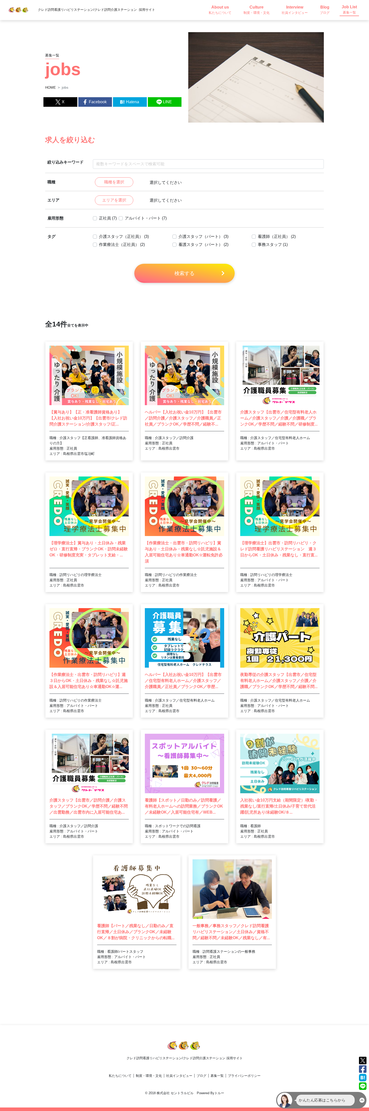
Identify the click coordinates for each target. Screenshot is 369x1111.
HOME (50, 87)
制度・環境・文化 (149, 1076)
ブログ (201, 1076)
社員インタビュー (179, 1076)
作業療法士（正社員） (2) (122, 244)
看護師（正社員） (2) (277, 236)
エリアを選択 (114, 200)
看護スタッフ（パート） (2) (203, 244)
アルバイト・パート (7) (146, 218)
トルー (219, 1093)
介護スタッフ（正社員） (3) (124, 236)
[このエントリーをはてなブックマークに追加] (362, 1077)
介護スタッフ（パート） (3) (203, 236)
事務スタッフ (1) (273, 244)
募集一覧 (217, 1076)
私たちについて (120, 1076)
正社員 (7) (108, 218)
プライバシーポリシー (244, 1076)
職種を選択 (114, 182)
